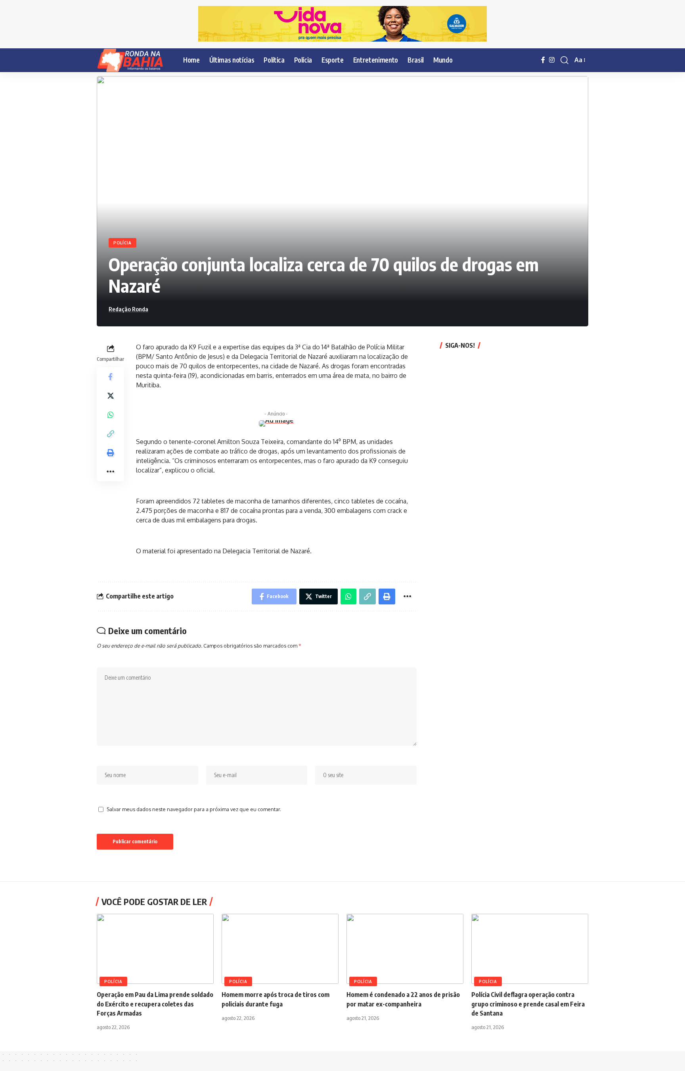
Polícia (122, 242)
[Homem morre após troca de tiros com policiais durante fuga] (280, 949)
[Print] (110, 452)
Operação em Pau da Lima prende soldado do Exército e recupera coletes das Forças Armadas (155, 1004)
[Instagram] (552, 60)
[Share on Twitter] (110, 395)
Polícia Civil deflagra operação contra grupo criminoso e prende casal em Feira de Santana (528, 1004)
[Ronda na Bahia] (133, 60)
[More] (110, 471)
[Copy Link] (110, 433)
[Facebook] (543, 60)
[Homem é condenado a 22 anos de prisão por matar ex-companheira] (404, 949)
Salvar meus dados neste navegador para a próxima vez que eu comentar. (194, 809)
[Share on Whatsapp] (110, 414)
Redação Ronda (128, 309)
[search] (564, 60)
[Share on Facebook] (110, 376)
